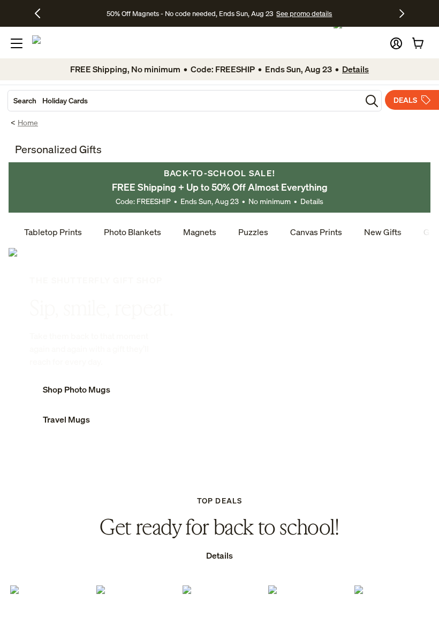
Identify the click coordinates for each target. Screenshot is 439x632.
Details (311, 201)
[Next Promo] (401, 13)
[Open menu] (16, 43)
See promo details (304, 13)
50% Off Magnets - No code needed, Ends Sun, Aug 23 (190, 13)
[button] (396, 43)
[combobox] (184, 101)
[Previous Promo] (41, 13)
